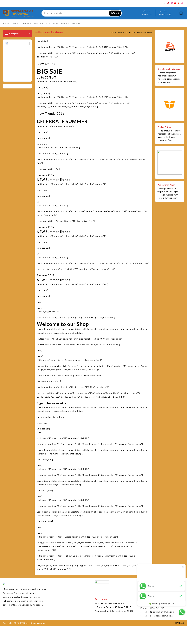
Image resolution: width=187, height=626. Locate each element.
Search (115, 13)
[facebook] (165, 3)
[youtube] (175, 3)
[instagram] (172, 3)
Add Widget (178, 623)
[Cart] (181, 13)
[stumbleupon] (179, 3)
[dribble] (182, 3)
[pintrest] (168, 3)
